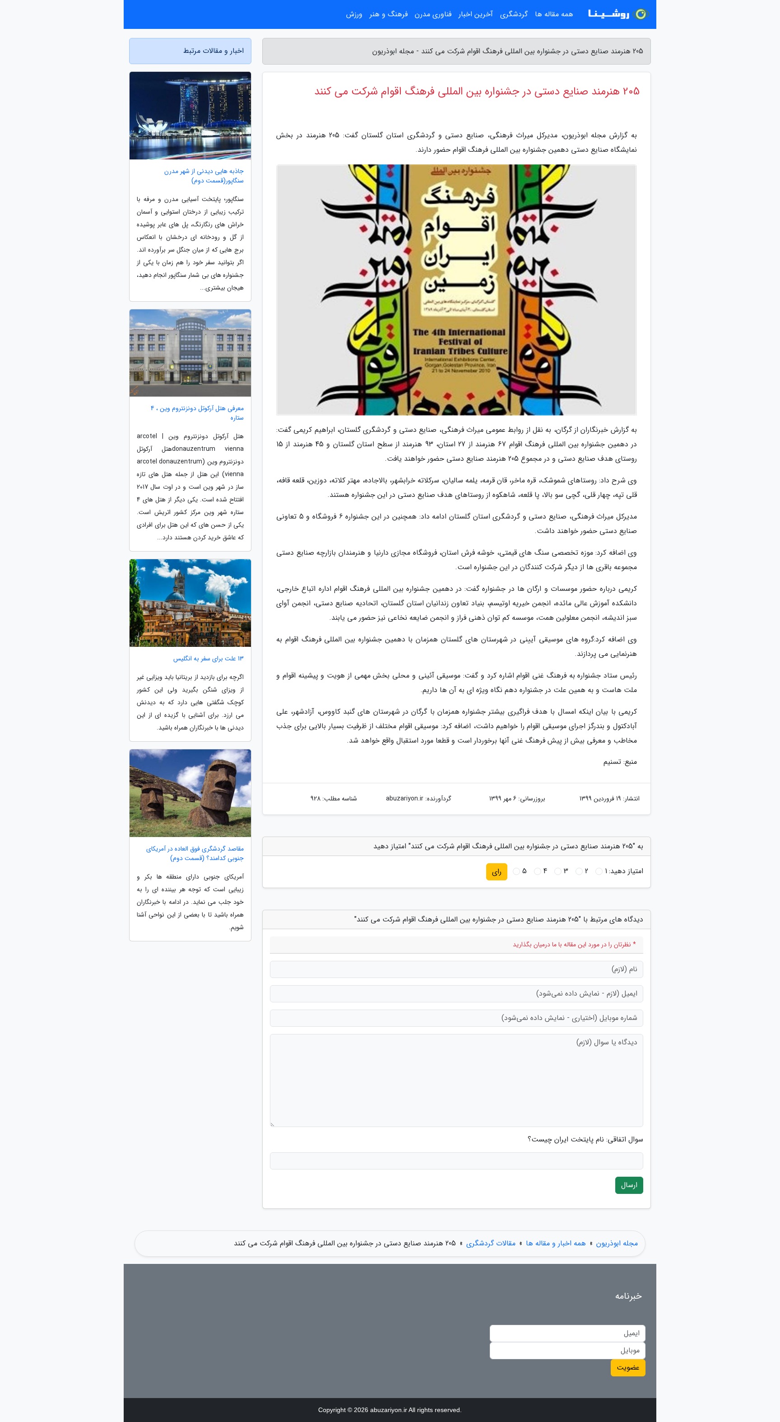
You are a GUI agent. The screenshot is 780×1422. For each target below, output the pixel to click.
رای (496, 871)
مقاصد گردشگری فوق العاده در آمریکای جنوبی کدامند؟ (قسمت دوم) (195, 853)
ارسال (629, 1185)
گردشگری (514, 14)
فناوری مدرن (433, 14)
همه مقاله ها (554, 14)
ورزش (354, 14)
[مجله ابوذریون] (617, 14)
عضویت (628, 1367)
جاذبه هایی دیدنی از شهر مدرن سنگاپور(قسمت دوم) (204, 176)
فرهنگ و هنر (389, 14)
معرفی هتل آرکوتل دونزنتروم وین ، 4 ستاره (197, 413)
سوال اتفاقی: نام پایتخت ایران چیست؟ (585, 1139)
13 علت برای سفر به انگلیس (208, 659)
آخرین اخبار (476, 14)
